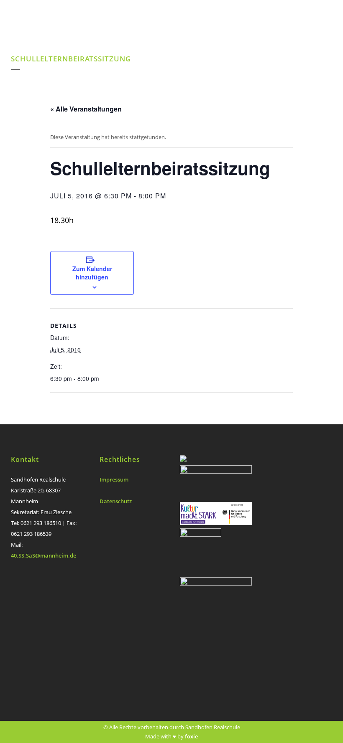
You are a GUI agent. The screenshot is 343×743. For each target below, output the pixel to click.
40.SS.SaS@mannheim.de (43, 555)
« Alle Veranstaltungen (86, 109)
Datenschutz (116, 501)
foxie (191, 736)
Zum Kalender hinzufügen (92, 272)
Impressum (114, 479)
